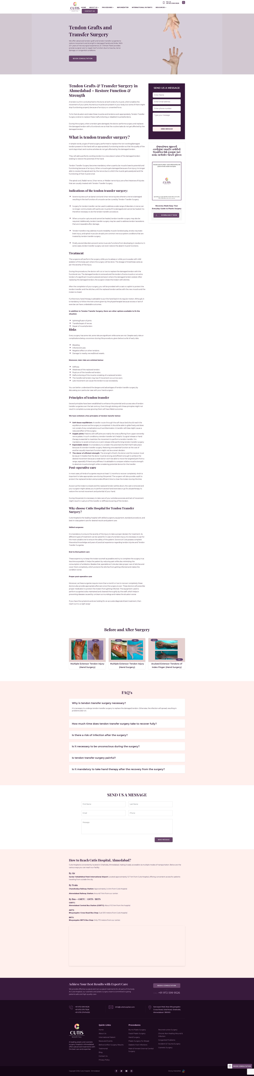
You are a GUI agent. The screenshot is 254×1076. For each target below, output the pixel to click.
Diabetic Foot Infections (137, 1045)
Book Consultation (83, 59)
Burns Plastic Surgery (137, 1030)
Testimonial (103, 1049)
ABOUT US (93, 7)
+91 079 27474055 (82, 1012)
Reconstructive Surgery (167, 1030)
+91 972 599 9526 (169, 992)
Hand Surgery (134, 1037)
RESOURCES (160, 7)
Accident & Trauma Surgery (169, 1044)
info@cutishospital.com (125, 1007)
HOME (83, 7)
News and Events (105, 1041)
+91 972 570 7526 (82, 1010)
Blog (100, 1052)
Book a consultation (166, 985)
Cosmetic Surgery (165, 1048)
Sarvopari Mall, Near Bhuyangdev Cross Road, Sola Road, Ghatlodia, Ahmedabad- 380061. (167, 1009)
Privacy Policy (104, 1060)
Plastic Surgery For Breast (138, 1041)
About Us (102, 1033)
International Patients (142, 7)
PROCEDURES (107, 7)
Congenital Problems (166, 1040)
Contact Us (90, 11)
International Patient (107, 1037)
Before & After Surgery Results (111, 1045)
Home (101, 1030)
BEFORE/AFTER (122, 7)
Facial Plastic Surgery (136, 1033)
